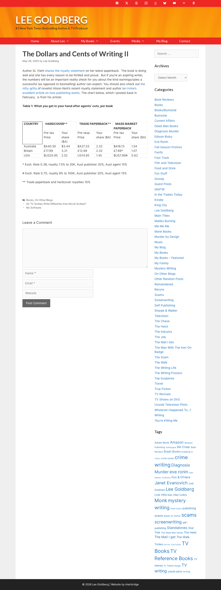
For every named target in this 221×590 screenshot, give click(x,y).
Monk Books (163, 231)
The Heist (161, 326)
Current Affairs (165, 120)
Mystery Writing (165, 268)
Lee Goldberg (52, 20)
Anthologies (171, 447)
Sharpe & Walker (166, 310)
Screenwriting (164, 300)
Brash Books (172, 451)
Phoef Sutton (176, 509)
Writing (159, 415)
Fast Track (162, 157)
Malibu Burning (165, 221)
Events (115, 41)
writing (186, 571)
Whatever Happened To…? (173, 410)
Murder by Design (167, 236)
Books (30, 200)
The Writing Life (165, 368)
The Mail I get (165, 537)
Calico (157, 458)
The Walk (161, 362)
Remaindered (164, 284)
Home (35, 41)
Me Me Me (162, 226)
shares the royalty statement (65, 70)
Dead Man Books (166, 126)
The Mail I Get (164, 342)
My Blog (161, 41)
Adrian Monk (162, 442)
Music (159, 242)
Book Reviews (164, 99)
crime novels (167, 458)
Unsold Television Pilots (171, 404)
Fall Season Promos (168, 147)
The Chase (162, 321)
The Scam (162, 357)
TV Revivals (163, 394)
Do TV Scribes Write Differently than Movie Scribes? (56, 203)
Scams (159, 295)
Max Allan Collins (177, 494)
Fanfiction (166, 478)
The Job (160, 337)
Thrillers (159, 544)
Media (136, 41)
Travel (159, 383)
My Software (33, 207)
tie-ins (167, 544)
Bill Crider (183, 447)
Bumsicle (161, 115)
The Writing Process (168, 373)
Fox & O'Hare (181, 477)
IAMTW (160, 189)
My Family (162, 263)
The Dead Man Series (172, 532)
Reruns (159, 289)
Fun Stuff (161, 173)
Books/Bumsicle (165, 110)
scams (188, 515)
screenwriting (168, 521)
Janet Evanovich (171, 482)
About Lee (58, 41)
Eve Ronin (161, 142)
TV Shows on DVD (167, 399)
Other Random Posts (169, 279)
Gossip (159, 179)
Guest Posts (163, 184)
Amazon (177, 442)
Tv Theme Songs (172, 565)
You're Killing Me (166, 420)
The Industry (163, 331)
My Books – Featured (169, 258)
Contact (184, 41)
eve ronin (179, 471)
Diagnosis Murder (167, 131)
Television (161, 316)
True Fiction (163, 389)
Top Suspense (164, 378)
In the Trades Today (168, 194)
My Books (87, 41)
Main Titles (162, 215)
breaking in (187, 451)
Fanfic (159, 152)
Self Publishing (165, 305)
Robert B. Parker (172, 516)
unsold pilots (175, 571)
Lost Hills (161, 494)
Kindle (159, 200)
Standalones (177, 528)
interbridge (132, 584)
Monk (161, 500)
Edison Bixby (163, 136)
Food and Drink (165, 168)
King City (161, 205)
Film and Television (168, 163)
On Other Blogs (44, 200)
